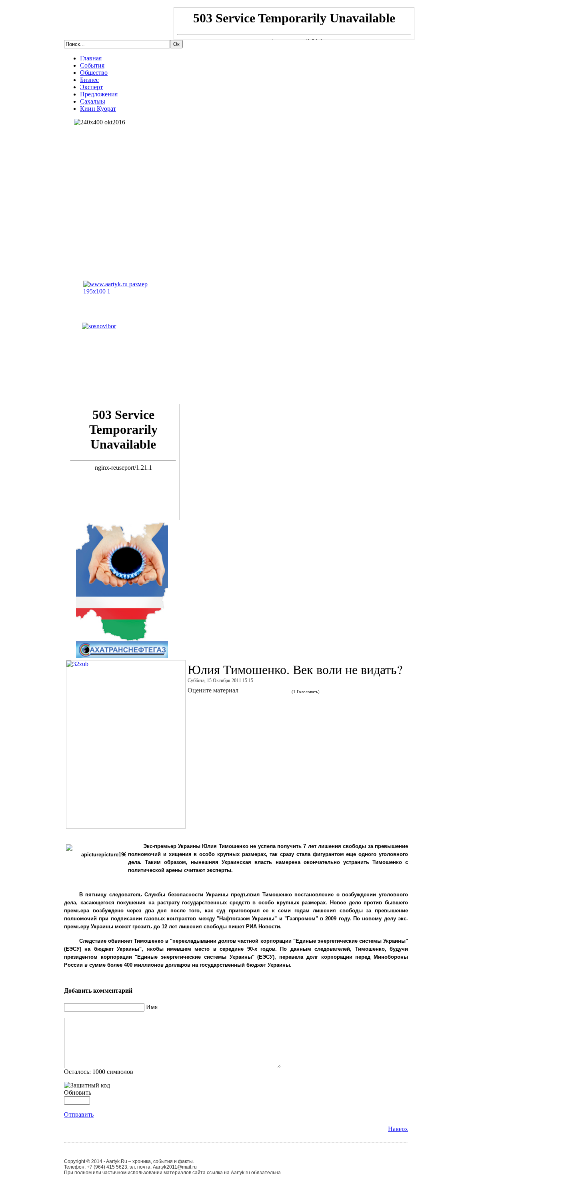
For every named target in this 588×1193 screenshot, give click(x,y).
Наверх (398, 1128)
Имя (152, 1006)
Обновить (77, 1092)
